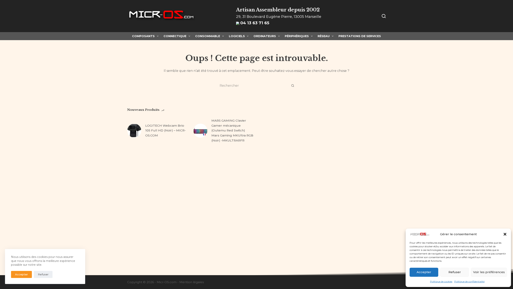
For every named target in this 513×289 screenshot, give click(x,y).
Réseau (324, 36)
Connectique (175, 36)
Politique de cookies (441, 281)
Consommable (207, 36)
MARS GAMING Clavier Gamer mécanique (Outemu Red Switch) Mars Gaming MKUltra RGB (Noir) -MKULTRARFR (232, 130)
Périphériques (297, 36)
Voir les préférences (489, 272)
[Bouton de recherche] (292, 85)
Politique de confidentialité (469, 281)
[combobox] (253, 85)
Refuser (454, 272)
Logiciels (237, 36)
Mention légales (191, 282)
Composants (143, 36)
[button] (505, 234)
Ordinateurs (264, 36)
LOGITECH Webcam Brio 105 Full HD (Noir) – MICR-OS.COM (165, 130)
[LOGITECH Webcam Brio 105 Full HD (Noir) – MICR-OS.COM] (134, 131)
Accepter (424, 272)
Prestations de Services (359, 36)
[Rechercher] (384, 16)
